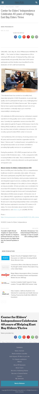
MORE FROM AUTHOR (8, 251)
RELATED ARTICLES (7, 248)
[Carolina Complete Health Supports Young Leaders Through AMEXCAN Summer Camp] (5, 283)
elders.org (16, 209)
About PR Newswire (19, 365)
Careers (19, 376)
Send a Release (20, 383)
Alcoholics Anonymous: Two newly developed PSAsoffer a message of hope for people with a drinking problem (29, 233)
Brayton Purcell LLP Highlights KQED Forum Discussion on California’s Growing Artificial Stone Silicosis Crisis (24, 258)
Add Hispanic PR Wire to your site (19, 356)
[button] (36, 2)
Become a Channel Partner (19, 373)
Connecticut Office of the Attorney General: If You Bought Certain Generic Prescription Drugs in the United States (25, 267)
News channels (19, 351)
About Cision (19, 368)
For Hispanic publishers (19, 359)
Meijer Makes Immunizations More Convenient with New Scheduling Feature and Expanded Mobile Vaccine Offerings (24, 275)
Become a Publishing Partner (19, 370)
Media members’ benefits (19, 353)
